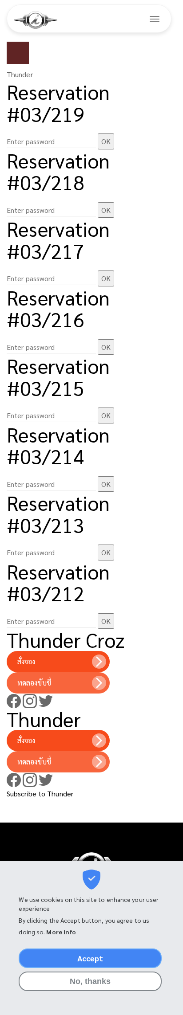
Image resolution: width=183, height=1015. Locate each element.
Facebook (14, 701)
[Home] (35, 20)
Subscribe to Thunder (40, 793)
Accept (90, 958)
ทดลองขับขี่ (34, 682)
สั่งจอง (26, 661)
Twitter (46, 701)
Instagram (30, 701)
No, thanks (90, 981)
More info (61, 932)
